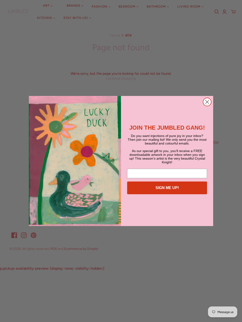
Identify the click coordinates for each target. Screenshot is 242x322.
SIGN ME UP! (167, 188)
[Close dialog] (207, 102)
